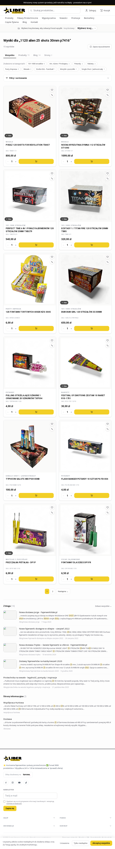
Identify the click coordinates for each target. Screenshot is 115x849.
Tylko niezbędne (80, 843)
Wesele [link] (9, 142)
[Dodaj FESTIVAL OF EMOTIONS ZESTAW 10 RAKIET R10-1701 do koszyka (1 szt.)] (91, 411)
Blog (36, 55)
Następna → (63, 591)
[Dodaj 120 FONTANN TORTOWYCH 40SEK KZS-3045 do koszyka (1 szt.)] (36, 328)
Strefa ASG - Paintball (45, 69)
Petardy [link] (10, 392)
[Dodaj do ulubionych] (52, 90)
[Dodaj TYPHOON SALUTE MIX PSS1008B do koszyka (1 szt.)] (36, 495)
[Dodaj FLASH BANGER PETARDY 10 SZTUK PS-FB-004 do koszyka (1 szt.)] (91, 495)
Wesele (27, 69)
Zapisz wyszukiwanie (101, 46)
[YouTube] (19, 782)
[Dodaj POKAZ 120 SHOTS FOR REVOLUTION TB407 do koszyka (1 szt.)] (36, 161)
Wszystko (9, 55)
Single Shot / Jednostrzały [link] (21, 476)
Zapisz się (10, 808)
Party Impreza (12, 69)
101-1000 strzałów (36, 63)
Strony (48, 55)
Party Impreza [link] (13, 309)
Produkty (23, 55)
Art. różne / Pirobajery (60, 63)
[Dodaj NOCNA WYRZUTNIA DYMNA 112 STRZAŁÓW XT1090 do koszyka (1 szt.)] (91, 161)
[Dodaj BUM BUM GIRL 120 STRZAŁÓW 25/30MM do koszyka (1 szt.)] (91, 328)
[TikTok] (26, 782)
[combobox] (54, 10)
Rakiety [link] (65, 392)
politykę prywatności (14, 803)
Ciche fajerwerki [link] (70, 559)
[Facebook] (5, 782)
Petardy (78, 63)
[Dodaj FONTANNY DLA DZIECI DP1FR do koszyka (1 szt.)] (91, 579)
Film (9, 136)
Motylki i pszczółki (68, 69)
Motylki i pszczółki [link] (16, 559)
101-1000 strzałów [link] (16, 225)
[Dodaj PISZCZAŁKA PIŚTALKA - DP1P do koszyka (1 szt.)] (36, 579)
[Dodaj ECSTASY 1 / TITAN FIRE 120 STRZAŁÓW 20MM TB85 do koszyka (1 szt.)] (91, 244)
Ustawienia (64, 843)
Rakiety (92, 63)
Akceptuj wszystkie (101, 843)
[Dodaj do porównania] (52, 95)
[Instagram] (12, 782)
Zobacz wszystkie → (103, 606)
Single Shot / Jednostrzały (93, 69)
